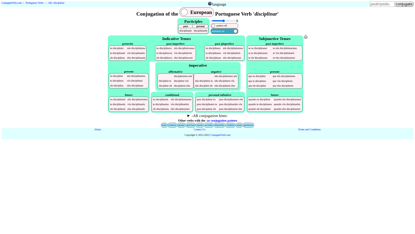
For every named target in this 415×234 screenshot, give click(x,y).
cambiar (230, 125)
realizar (172, 125)
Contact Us (199, 129)
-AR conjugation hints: (210, 116)
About (97, 129)
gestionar (248, 125)
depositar (219, 125)
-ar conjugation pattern (221, 120)
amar (239, 125)
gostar (181, 125)
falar (164, 125)
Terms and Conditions (309, 129)
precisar (191, 125)
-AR (49, 2)
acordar (209, 125)
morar (200, 125)
